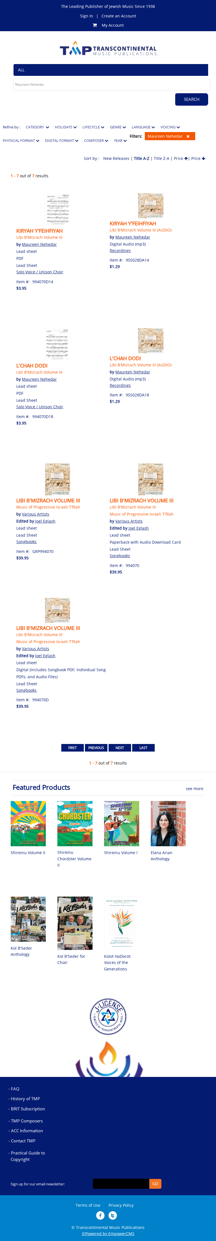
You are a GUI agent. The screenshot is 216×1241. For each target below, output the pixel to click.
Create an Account (119, 16)
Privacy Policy (121, 1205)
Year (118, 140)
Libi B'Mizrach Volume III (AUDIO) (141, 230)
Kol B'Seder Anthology (21, 951)
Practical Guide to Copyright (28, 1156)
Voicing (168, 127)
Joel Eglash (45, 521)
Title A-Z (141, 158)
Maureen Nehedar (166, 136)
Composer (94, 140)
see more (194, 788)
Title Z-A (161, 158)
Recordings (120, 250)
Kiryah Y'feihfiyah (39, 230)
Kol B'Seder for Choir (71, 959)
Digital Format (60, 140)
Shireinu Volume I (121, 852)
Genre (116, 127)
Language (141, 127)
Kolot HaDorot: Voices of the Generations (117, 963)
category (36, 127)
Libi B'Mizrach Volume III (39, 237)
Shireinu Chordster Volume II (74, 859)
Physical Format (19, 140)
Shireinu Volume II (28, 852)
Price (179, 158)
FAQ (15, 1089)
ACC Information (27, 1130)
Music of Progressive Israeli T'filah (48, 507)
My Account (113, 25)
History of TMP (25, 1098)
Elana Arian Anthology (161, 855)
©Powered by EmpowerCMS (108, 1233)
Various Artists (35, 514)
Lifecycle (91, 127)
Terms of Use (88, 1205)
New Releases (116, 158)
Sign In (86, 16)
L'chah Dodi (32, 365)
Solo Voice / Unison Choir (39, 271)
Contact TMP (23, 1141)
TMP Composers (27, 1121)
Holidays (64, 127)
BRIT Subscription (28, 1108)
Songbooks (26, 541)
